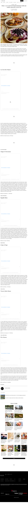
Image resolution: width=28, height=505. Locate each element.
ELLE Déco (14, 2)
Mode (1, 2)
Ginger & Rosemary (4, 195)
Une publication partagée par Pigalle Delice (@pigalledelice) (10, 225)
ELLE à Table (11, 2)
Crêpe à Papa (3, 288)
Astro (18, 2)
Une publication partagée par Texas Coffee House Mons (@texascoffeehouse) (10, 318)
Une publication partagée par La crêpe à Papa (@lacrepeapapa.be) (10, 272)
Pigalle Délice (3, 242)
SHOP (22, 0)
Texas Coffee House (4, 335)
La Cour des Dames (3, 149)
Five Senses (2, 384)
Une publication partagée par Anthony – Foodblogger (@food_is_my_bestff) (10, 179)
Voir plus (14, 458)
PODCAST (21, 2)
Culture (7, 2)
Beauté (4, 2)
